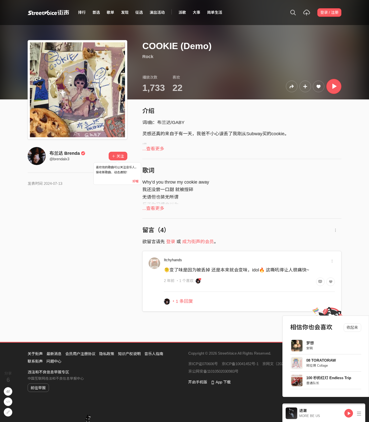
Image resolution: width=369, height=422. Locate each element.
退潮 (303, 410)
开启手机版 (197, 382)
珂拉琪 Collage (317, 365)
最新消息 (54, 354)
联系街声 (35, 361)
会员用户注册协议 (80, 354)
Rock (147, 56)
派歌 (182, 12)
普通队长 (313, 383)
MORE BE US (309, 416)
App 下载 (223, 382)
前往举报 (38, 388)
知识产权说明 (129, 354)
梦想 (310, 343)
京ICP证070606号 (203, 364)
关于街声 (35, 354)
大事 (196, 12)
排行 (82, 12)
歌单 (110, 12)
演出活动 (157, 12)
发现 (125, 12)
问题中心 (54, 361)
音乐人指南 (153, 354)
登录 (170, 241)
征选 (139, 12)
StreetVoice (48, 12)
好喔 (136, 181)
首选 (96, 12)
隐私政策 (106, 354)
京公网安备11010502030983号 (213, 371)
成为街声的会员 (198, 241)
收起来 (352, 327)
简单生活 (214, 12)
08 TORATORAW (321, 360)
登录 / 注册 (329, 12)
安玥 (309, 348)
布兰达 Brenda (64, 153)
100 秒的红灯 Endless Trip (328, 378)
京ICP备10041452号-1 (240, 364)
